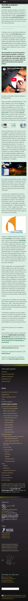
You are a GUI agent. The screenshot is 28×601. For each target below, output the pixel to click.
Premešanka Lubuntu (10, 461)
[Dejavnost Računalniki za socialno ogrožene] (8, 506)
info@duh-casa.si (6, 536)
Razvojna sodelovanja (7, 477)
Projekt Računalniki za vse (9, 470)
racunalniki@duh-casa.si (16, 485)
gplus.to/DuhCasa (7, 580)
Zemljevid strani (5, 394)
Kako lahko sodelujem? (7, 401)
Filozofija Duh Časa (6, 379)
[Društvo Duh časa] (7, 529)
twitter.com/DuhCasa (9, 582)
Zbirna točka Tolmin (9, 432)
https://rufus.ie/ (6, 353)
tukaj (5, 49)
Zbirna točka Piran (9, 427)
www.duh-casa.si (6, 534)
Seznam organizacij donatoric (10, 413)
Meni (4, 1)
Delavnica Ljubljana (9, 420)
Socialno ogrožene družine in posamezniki (13, 436)
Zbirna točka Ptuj (9, 429)
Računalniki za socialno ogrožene (10, 392)
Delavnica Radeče (9, 424)
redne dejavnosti (16, 34)
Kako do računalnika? (7, 434)
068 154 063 (7, 487)
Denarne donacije (6, 480)
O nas (3, 399)
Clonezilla (9, 238)
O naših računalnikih (8, 449)
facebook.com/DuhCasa (9, 578)
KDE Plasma (7, 454)
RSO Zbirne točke (6, 537)
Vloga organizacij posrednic (11, 438)
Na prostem (4, 371)
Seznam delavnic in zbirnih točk (10, 415)
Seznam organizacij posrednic (12, 440)
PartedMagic (22, 240)
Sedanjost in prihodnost (7, 376)
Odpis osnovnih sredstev (9, 411)
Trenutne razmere (6, 381)
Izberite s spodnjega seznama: (9, 397)
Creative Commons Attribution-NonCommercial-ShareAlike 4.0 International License (14, 597)
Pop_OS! (7, 451)
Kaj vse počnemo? (6, 475)
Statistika (5, 465)
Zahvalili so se (6, 468)
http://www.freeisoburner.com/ (10, 348)
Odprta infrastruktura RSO (8, 374)
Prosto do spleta (7, 447)
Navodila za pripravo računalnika (9, 404)
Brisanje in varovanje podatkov (10, 408)
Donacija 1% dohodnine (7, 472)
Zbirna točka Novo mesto (11, 417)
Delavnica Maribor (9, 422)
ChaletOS (7, 456)
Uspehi (3, 463)
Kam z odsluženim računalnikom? (9, 406)
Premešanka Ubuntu (9, 458)
